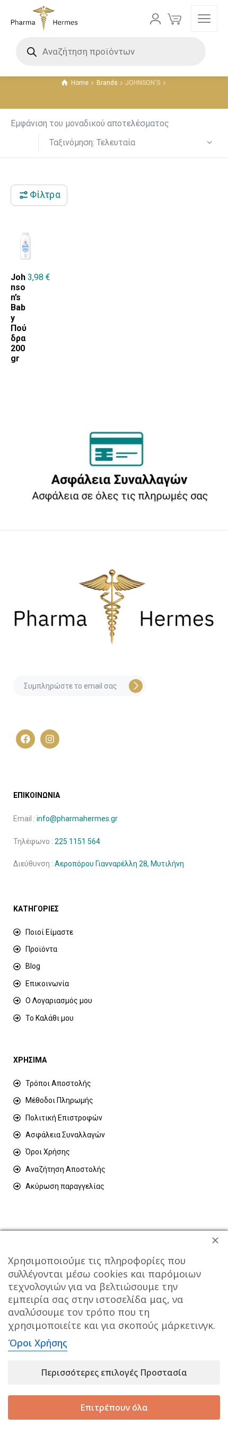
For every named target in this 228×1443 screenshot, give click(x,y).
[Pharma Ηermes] (44, 18)
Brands (107, 82)
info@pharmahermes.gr (77, 818)
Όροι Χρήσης (37, 1342)
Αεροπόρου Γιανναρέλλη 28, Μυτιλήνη (119, 863)
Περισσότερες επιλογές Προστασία (114, 1372)
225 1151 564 (77, 841)
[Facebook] (25, 739)
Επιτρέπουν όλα (114, 1407)
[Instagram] (49, 739)
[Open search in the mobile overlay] (114, 51)
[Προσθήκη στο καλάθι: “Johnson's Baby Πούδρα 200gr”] (43, 303)
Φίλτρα (45, 194)
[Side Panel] (204, 18)
